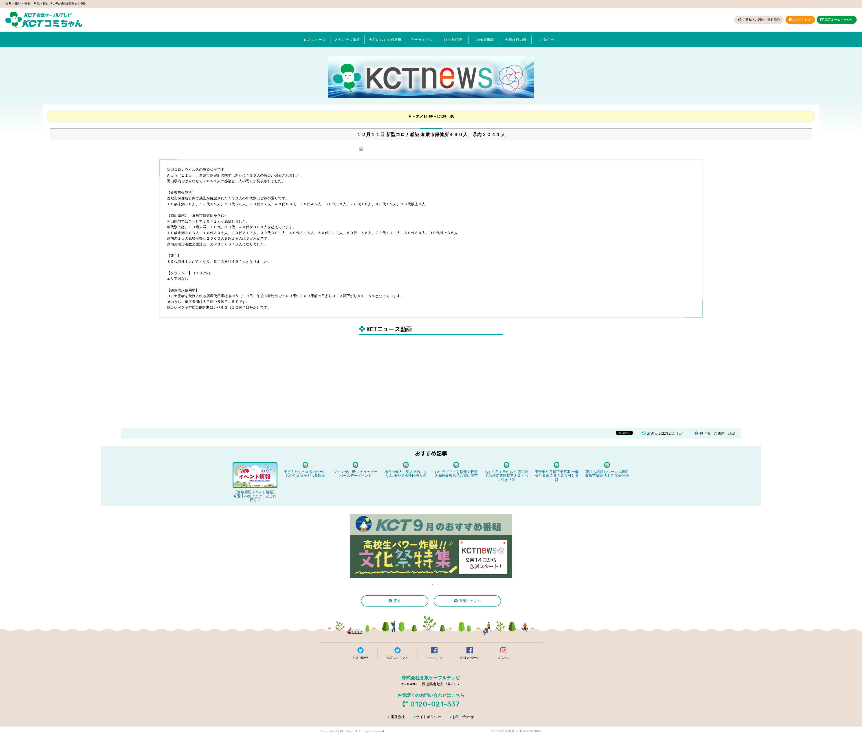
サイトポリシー (428, 717)
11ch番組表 (453, 40)
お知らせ (547, 40)
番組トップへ (470, 601)
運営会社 (397, 717)
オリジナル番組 (347, 40)
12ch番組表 (484, 40)
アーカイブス (421, 40)
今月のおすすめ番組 (385, 40)
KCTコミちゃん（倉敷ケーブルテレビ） (43, 20)
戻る (397, 601)
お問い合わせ (463, 717)
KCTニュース (315, 40)
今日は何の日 (516, 40)
